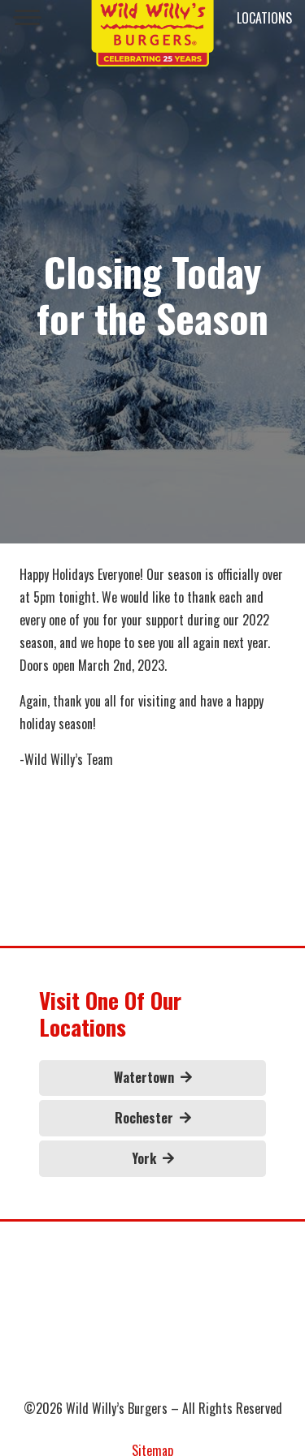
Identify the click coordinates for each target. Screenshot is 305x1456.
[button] (27, 18)
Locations (264, 18)
